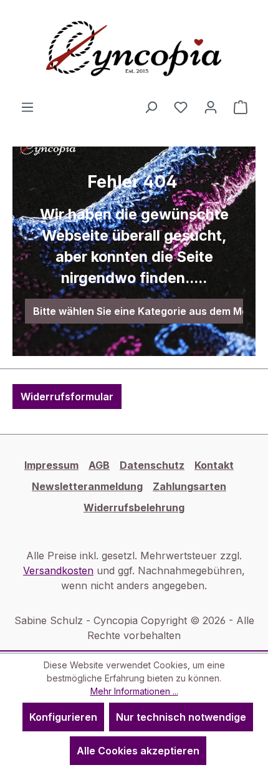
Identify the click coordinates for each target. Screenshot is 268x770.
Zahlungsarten (189, 486)
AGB (99, 465)
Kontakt (214, 465)
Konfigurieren (63, 717)
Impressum (51, 465)
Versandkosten (58, 570)
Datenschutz (152, 465)
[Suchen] (151, 106)
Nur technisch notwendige (181, 717)
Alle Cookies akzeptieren (138, 750)
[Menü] (27, 106)
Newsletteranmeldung (87, 486)
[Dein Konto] (211, 106)
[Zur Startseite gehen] (134, 49)
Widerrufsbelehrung (134, 507)
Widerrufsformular (67, 396)
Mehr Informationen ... (134, 691)
